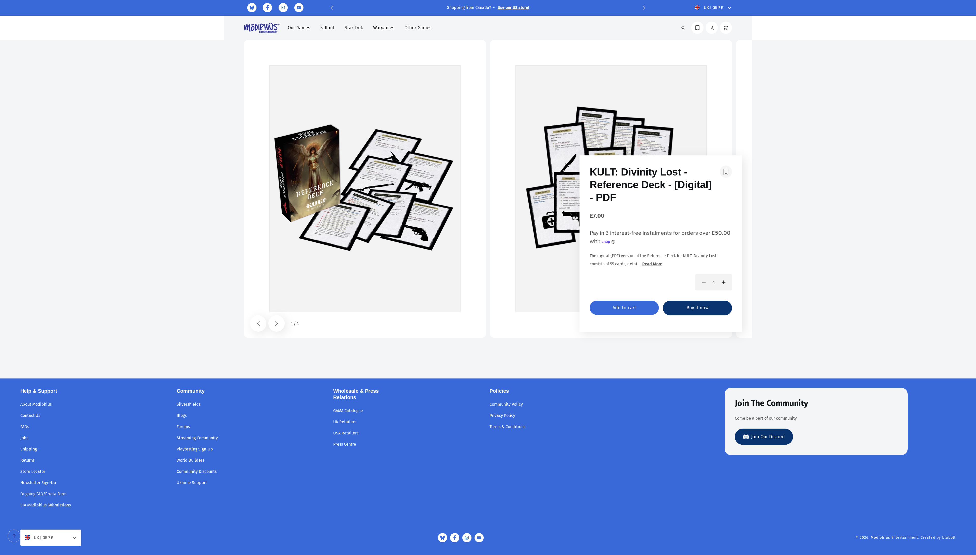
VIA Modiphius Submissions (45, 505)
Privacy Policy (502, 415)
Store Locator (32, 471)
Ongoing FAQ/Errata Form (43, 493)
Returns (27, 460)
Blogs (182, 415)
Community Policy (506, 404)
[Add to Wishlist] (726, 172)
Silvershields (189, 404)
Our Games (299, 28)
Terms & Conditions (507, 426)
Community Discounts (197, 471)
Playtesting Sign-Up (195, 449)
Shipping (28, 449)
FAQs (24, 426)
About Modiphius (36, 404)
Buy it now (698, 308)
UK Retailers (344, 421)
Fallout (327, 28)
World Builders (190, 460)
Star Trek (354, 28)
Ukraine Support (192, 482)
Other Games (417, 28)
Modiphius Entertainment (894, 537)
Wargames (383, 28)
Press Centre (344, 444)
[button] (332, 7)
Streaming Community (197, 437)
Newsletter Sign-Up (38, 482)
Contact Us (30, 415)
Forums (183, 426)
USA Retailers (345, 433)
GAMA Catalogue (348, 410)
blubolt (949, 537)
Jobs (24, 437)
